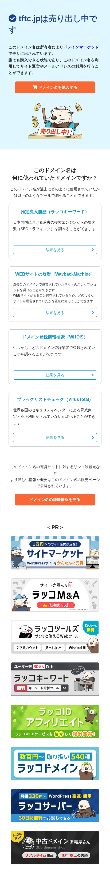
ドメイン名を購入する (58, 87)
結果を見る (55, 250)
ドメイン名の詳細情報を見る (54, 499)
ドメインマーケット (81, 47)
